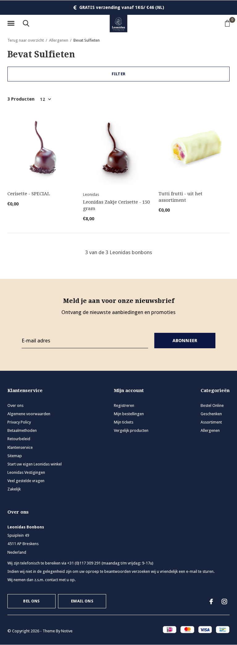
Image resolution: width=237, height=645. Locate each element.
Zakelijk (14, 489)
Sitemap (14, 455)
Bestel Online (212, 405)
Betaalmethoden (22, 430)
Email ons (82, 601)
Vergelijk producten (131, 430)
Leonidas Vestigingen (26, 472)
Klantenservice (20, 447)
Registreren (124, 405)
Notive (67, 631)
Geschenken (211, 413)
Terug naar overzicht (25, 40)
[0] (227, 23)
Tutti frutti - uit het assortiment (180, 197)
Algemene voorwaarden (28, 413)
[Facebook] (211, 601)
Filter (118, 74)
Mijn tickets (123, 422)
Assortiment (211, 422)
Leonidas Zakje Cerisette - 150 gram (116, 205)
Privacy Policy (19, 422)
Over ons (15, 405)
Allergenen (58, 40)
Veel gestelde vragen (25, 480)
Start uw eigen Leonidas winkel (34, 464)
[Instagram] (224, 601)
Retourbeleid (18, 438)
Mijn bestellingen (129, 413)
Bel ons (31, 601)
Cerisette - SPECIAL (28, 193)
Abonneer (185, 340)
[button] (12, 23)
